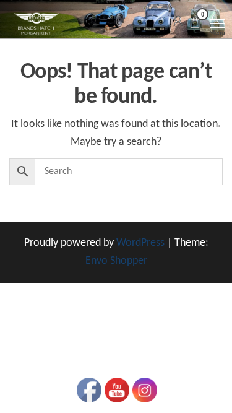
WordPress (140, 243)
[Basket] (195, 24)
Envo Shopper (116, 261)
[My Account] (178, 22)
